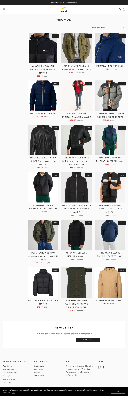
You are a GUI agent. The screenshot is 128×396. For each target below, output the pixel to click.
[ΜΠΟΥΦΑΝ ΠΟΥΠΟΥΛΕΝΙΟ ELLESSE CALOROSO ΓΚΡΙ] (110, 95)
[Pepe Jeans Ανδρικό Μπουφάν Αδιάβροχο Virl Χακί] (43, 235)
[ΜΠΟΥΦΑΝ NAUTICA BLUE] (110, 48)
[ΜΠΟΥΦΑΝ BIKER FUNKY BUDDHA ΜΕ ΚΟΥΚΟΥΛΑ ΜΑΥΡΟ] (43, 140)
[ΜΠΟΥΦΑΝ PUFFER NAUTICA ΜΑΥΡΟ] (43, 282)
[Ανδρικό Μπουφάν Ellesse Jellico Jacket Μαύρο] (43, 48)
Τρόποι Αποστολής (9, 369)
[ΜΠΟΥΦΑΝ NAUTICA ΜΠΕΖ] (110, 282)
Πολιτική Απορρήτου (9, 373)
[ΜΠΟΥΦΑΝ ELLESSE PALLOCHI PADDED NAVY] (110, 235)
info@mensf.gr (39, 366)
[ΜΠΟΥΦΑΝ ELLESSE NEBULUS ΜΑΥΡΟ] (76, 235)
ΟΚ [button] (118, 392)
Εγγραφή (87, 340)
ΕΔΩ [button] (13, 393)
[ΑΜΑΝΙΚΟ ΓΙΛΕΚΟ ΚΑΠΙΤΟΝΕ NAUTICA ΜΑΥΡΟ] (76, 95)
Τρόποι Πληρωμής (9, 379)
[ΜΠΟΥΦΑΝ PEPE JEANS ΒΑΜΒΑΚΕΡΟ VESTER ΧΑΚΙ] (76, 48)
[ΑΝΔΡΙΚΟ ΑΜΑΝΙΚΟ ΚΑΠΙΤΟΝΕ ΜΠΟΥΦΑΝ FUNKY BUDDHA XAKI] (76, 282)
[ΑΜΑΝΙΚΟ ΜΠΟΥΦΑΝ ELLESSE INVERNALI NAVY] (110, 140)
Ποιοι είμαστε (7, 366)
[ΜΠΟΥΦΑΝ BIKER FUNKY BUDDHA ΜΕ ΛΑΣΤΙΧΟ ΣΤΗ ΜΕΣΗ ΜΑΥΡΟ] (76, 140)
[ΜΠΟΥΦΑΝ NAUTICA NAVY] (43, 95)
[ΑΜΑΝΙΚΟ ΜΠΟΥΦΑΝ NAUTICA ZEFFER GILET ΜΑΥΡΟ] (110, 187)
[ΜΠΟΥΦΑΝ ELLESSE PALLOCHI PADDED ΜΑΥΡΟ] (43, 187)
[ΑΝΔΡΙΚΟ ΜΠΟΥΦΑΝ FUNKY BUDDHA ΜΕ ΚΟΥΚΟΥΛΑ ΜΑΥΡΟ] (76, 187)
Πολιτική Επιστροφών (10, 376)
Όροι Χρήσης (7, 382)
